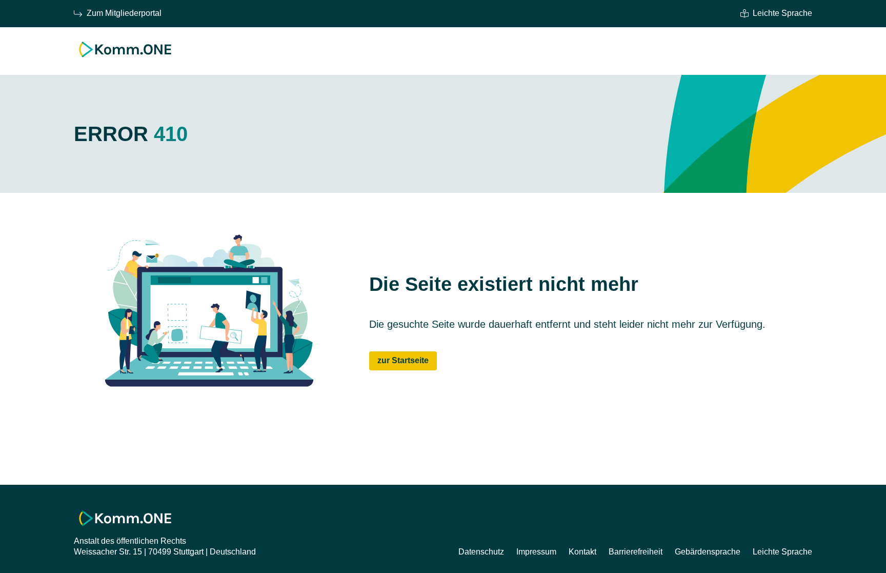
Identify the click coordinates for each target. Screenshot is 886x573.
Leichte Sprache (782, 13)
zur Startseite (403, 360)
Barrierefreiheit (635, 551)
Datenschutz (481, 551)
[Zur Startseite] (125, 59)
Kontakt (582, 551)
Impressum (536, 551)
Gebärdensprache (707, 551)
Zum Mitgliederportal (124, 13)
